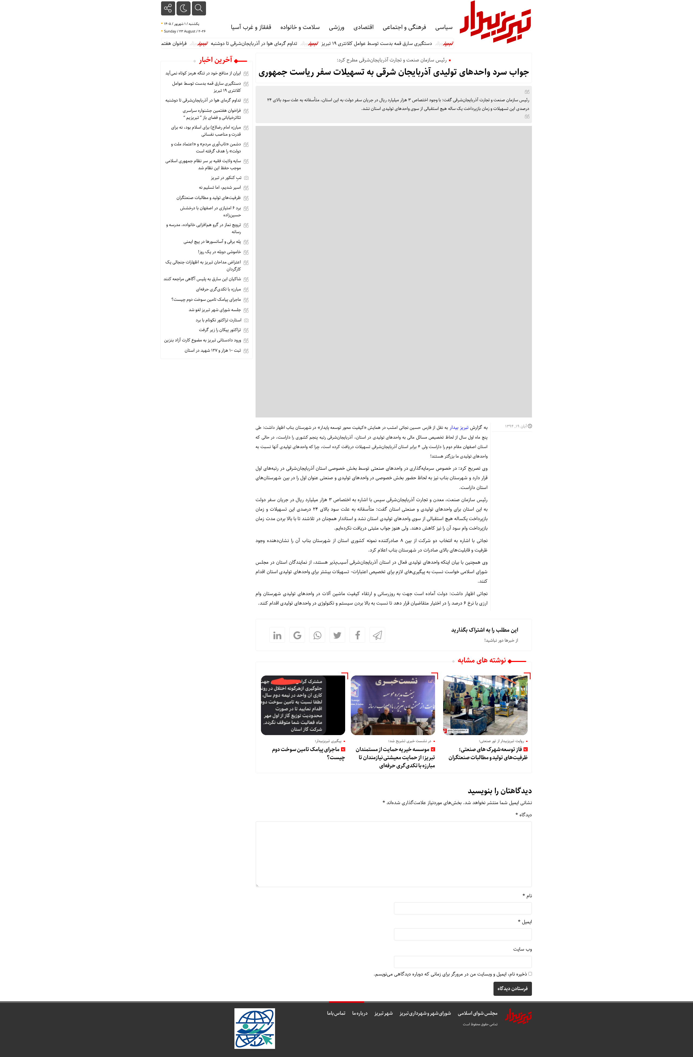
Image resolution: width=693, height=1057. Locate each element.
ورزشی (336, 27)
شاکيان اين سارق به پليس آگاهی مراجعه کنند (202, 279)
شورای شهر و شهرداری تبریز (425, 1013)
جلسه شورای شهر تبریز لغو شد (215, 310)
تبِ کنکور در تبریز (226, 177)
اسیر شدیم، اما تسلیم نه (220, 187)
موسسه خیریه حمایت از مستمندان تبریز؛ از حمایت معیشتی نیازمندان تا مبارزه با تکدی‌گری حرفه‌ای (395, 758)
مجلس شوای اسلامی (477, 1013)
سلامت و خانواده (300, 27)
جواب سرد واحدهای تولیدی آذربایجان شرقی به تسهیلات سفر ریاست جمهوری (394, 72)
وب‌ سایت (522, 949)
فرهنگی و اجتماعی (404, 27)
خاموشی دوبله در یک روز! (219, 252)
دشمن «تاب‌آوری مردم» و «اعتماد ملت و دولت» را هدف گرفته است (206, 148)
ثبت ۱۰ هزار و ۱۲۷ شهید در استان (213, 350)
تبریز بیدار (459, 427)
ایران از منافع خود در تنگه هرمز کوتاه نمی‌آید (203, 73)
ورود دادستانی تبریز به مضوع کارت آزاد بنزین (202, 340)
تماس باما (336, 1013)
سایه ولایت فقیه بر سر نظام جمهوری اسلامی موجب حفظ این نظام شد (203, 164)
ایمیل (525, 922)
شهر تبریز (383, 1013)
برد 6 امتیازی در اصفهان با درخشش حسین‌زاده (210, 211)
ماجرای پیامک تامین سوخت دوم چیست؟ (308, 753)
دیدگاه (523, 815)
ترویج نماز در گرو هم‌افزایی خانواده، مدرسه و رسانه (203, 228)
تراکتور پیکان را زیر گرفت (220, 330)
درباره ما (360, 1013)
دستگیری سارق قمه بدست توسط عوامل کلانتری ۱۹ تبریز (403, 43)
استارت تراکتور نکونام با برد (218, 320)
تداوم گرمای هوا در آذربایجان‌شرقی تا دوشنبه (280, 43)
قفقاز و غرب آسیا (251, 27)
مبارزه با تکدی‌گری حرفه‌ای (218, 289)
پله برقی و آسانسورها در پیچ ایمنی (212, 241)
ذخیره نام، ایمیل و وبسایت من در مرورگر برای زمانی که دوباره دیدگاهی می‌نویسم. (450, 974)
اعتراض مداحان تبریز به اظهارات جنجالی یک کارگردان (203, 266)
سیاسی (444, 27)
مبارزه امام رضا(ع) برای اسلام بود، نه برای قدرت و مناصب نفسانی (206, 131)
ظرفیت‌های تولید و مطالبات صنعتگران (208, 197)
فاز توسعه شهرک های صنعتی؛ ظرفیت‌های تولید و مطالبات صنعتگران (488, 753)
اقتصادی (364, 27)
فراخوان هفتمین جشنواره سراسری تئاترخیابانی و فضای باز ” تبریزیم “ (212, 114)
